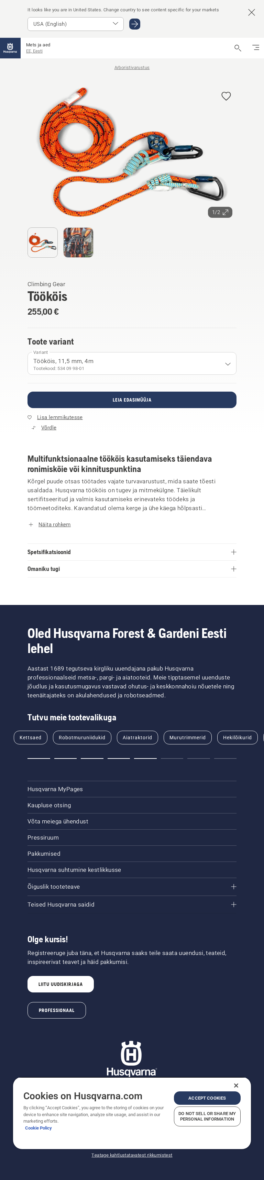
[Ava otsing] (238, 48)
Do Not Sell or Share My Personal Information (207, 1116)
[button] (226, 97)
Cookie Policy (38, 1128)
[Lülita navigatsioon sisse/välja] (256, 48)
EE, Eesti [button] (34, 51)
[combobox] (132, 363)
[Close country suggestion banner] (251, 12)
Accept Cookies (207, 1098)
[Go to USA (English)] (134, 24)
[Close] (236, 1085)
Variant (40, 352)
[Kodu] (10, 48)
